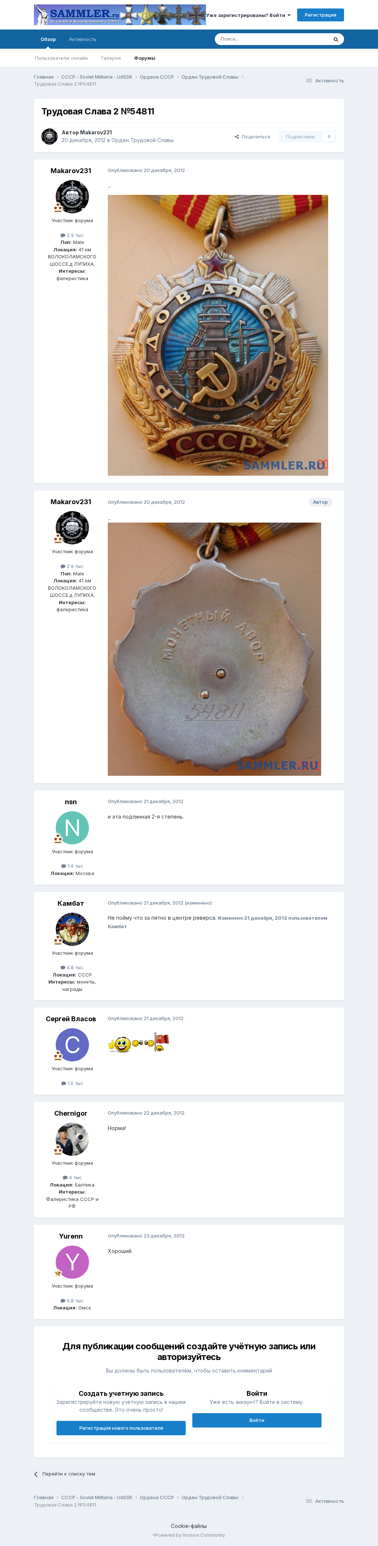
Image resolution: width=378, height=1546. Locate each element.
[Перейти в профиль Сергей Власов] (72, 1044)
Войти (257, 1420)
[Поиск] (336, 39)
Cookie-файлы (189, 1526)
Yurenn (71, 1236)
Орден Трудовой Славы (142, 140)
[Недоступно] (218, 335)
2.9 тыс (74, 235)
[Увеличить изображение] (120, 1041)
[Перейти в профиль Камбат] (72, 929)
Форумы (144, 58)
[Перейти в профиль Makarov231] (49, 136)
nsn (71, 802)
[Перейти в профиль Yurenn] (72, 1262)
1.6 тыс (74, 1083)
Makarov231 (96, 132)
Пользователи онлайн (61, 58)
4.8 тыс (74, 967)
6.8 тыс (74, 1301)
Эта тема (308, 39)
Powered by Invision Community (190, 1535)
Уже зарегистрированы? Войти (247, 15)
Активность (82, 39)
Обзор (48, 39)
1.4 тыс (74, 866)
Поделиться (254, 137)
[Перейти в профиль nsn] (72, 827)
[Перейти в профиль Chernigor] (72, 1139)
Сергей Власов (71, 1019)
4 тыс (75, 1177)
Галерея (111, 58)
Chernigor (70, 1113)
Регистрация (320, 15)
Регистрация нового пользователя (121, 1428)
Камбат (71, 903)
